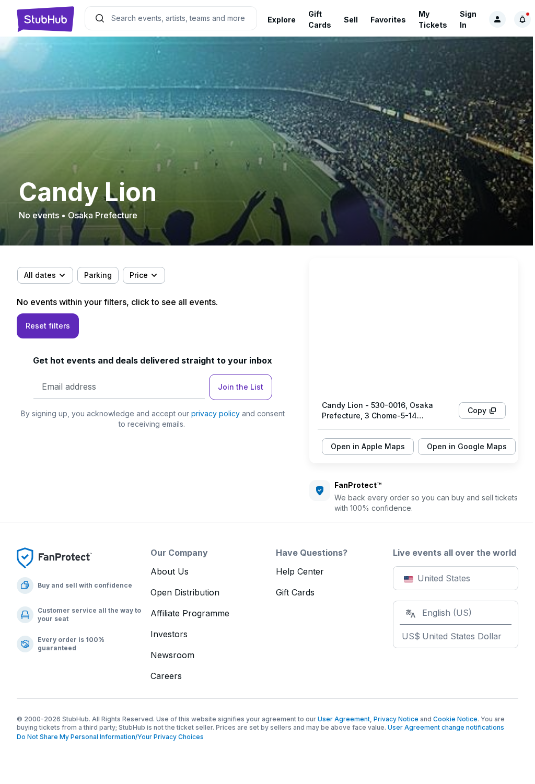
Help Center (300, 571)
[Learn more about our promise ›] (54, 557)
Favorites (388, 19)
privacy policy (215, 413)
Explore (282, 19)
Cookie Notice (455, 719)
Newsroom (172, 655)
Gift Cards (295, 592)
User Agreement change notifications (446, 727)
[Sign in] (497, 19)
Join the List (240, 386)
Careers (166, 676)
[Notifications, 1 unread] (522, 19)
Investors (169, 634)
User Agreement (344, 719)
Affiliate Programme (189, 613)
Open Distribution (184, 592)
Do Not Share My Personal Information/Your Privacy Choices (110, 737)
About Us (169, 571)
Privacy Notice (396, 719)
